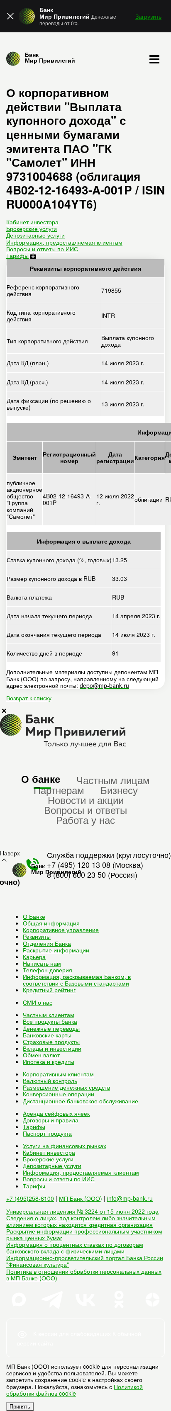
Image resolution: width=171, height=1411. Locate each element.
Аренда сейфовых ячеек (56, 1113)
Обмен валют (41, 1055)
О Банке (34, 916)
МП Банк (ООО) (80, 1198)
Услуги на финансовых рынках (64, 1145)
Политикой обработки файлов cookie (74, 1389)
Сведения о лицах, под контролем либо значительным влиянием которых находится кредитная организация (81, 1221)
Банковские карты (47, 1035)
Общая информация (51, 923)
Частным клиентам (48, 1014)
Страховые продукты (51, 1041)
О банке (40, 779)
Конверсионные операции (58, 1094)
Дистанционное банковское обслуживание (80, 1101)
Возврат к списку (28, 698)
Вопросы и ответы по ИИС (42, 249)
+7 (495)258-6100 (30, 1198)
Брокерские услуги (31, 228)
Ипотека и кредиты (48, 1061)
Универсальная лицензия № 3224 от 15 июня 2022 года (82, 1211)
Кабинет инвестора (32, 222)
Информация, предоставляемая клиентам (64, 242)
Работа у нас (85, 819)
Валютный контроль (50, 1080)
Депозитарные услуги (35, 235)
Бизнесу (119, 789)
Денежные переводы (51, 1028)
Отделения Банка (47, 943)
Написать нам (42, 963)
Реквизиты (37, 936)
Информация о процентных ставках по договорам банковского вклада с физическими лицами (74, 1247)
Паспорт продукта (47, 1133)
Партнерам (59, 789)
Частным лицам (113, 779)
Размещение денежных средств (66, 1087)
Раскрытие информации (56, 950)
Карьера (34, 956)
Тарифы (17, 255)
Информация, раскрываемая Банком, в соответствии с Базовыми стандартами (77, 979)
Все (50, 1021)
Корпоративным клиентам (58, 1074)
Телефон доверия (47, 970)
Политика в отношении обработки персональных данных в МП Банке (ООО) (83, 1274)
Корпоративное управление (61, 929)
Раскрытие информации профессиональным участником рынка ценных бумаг (84, 1234)
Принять (20, 1407)
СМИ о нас (37, 1002)
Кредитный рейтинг (49, 990)
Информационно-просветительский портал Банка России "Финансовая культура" (84, 1260)
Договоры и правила (50, 1120)
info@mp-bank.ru (130, 1198)
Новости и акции (86, 799)
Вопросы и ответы (85, 809)
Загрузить (148, 16)
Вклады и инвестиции (52, 1048)
